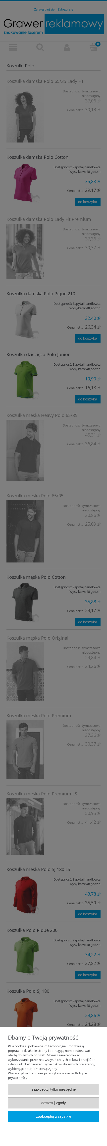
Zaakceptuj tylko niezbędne (54, 1089)
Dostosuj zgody (53, 1103)
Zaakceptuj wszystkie (53, 1116)
